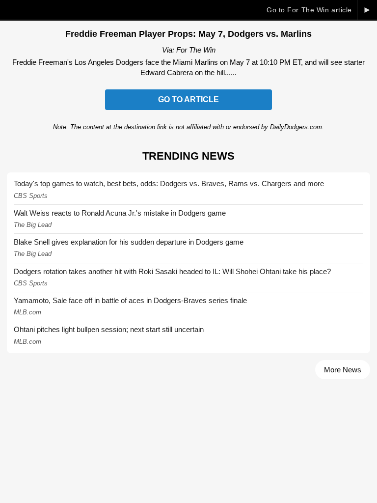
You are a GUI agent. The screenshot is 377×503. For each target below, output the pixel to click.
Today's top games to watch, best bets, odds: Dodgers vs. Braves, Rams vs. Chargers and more (169, 183)
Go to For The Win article (309, 10)
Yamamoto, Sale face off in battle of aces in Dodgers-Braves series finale (130, 300)
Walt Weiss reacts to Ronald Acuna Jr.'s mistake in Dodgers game (120, 213)
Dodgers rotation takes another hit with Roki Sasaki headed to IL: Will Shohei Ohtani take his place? (172, 271)
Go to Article (188, 99)
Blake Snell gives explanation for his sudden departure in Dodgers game (128, 242)
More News (342, 369)
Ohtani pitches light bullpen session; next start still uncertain (109, 329)
